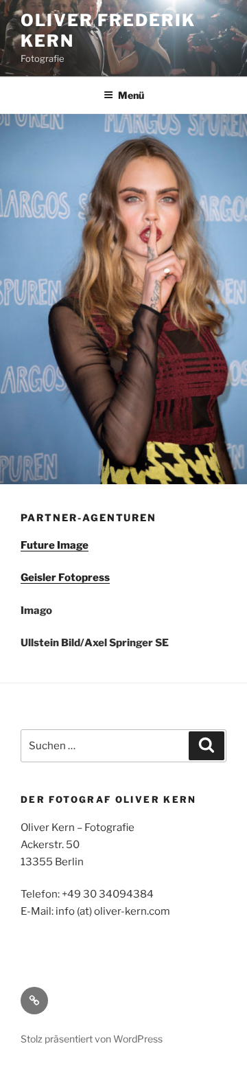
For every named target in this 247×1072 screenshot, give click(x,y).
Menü (131, 95)
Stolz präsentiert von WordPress (92, 1039)
